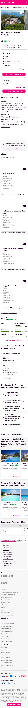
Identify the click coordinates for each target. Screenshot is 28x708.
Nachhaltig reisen (5, 667)
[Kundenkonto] (26, 2)
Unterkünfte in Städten (6, 660)
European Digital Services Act (8, 633)
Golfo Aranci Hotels (7, 556)
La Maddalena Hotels (8, 559)
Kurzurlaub (4, 647)
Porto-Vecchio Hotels (8, 552)
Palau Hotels (6, 550)
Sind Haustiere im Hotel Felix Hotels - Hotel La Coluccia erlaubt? (12, 408)
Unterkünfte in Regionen (7, 665)
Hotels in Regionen (5, 657)
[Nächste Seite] (25, 540)
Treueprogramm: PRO (6, 641)
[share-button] (21, 12)
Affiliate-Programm (5, 612)
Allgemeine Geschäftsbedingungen (9, 592)
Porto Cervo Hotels (7, 547)
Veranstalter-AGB (5, 602)
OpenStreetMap (23, 131)
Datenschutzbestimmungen (8, 594)
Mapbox (16, 131)
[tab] (8, 540)
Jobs (2, 604)
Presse (3, 607)
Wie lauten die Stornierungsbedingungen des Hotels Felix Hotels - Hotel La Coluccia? (13, 417)
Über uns (3, 589)
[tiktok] (12, 576)
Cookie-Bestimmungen (6, 597)
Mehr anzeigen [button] (7, 378)
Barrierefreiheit (5, 636)
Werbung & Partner (6, 628)
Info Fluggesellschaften (7, 626)
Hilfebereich (4, 621)
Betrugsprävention (5, 639)
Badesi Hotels (6, 565)
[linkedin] (8, 576)
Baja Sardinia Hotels (7, 554)
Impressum (4, 610)
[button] (12, 20)
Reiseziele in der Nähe (8, 540)
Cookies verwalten (5, 599)
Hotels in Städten (5, 652)
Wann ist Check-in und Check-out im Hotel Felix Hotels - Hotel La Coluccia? (13, 394)
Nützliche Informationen (7, 631)
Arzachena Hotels (7, 561)
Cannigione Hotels (7, 563)
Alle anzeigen (5, 127)
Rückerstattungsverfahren (7, 623)
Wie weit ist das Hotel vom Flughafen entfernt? (13, 401)
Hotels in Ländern (5, 655)
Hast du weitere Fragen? (12, 424)
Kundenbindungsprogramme (8, 615)
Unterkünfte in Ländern (6, 662)
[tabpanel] (14, 556)
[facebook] (2, 576)
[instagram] (5, 576)
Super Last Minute (5, 650)
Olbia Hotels (6, 545)
